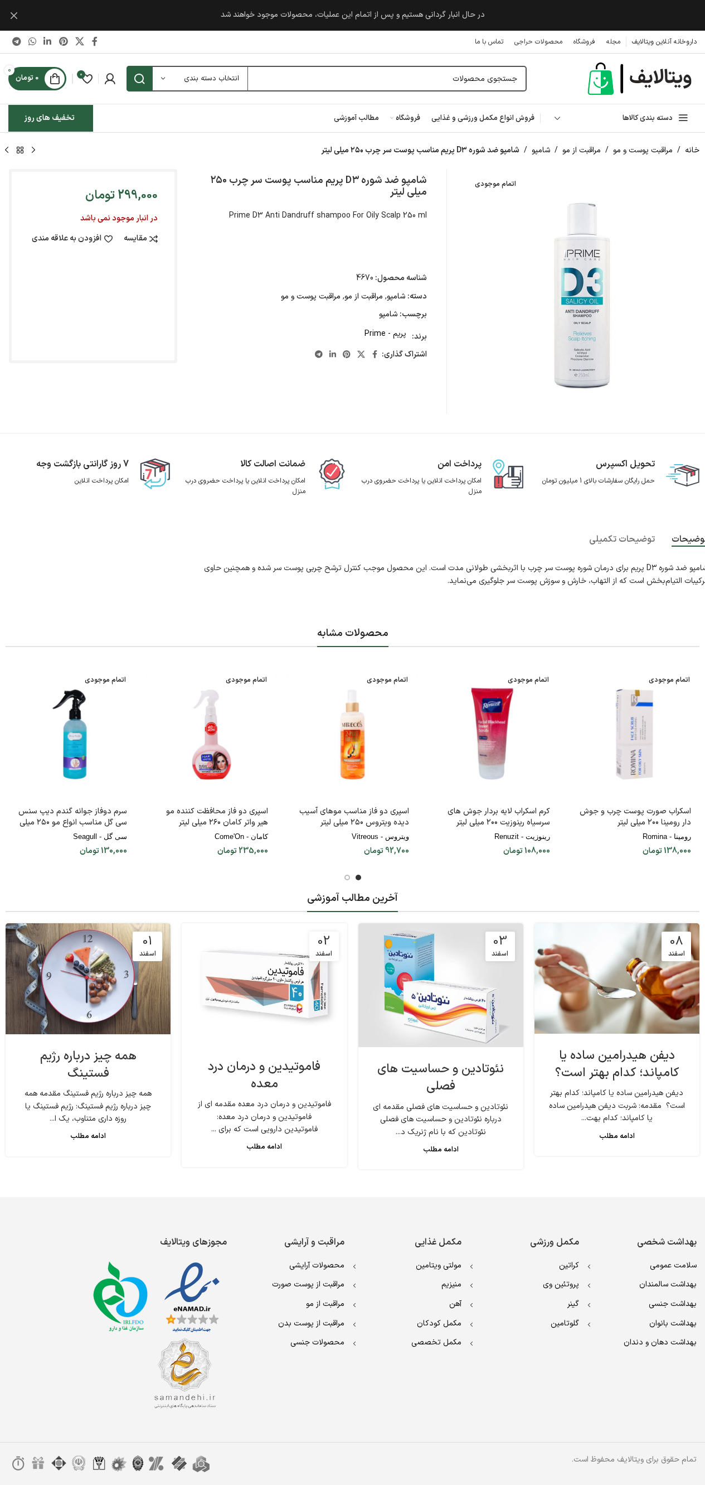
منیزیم (451, 1284)
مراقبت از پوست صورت (308, 1284)
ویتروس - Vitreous (380, 836)
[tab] (622, 539)
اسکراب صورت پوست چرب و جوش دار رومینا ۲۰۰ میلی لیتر (635, 817)
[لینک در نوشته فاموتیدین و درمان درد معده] (264, 983)
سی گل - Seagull (100, 836)
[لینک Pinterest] (63, 42)
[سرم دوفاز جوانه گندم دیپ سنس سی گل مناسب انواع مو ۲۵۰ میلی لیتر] (70, 734)
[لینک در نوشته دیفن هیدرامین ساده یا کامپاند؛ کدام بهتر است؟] (616, 978)
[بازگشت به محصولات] (20, 150)
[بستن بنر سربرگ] (14, 15)
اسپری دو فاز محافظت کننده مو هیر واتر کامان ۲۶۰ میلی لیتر (217, 817)
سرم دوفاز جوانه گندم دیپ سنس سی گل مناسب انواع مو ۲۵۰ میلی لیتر (72, 822)
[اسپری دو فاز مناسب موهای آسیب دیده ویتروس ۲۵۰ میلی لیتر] (352, 734)
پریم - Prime (385, 334)
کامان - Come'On (241, 836)
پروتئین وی (561, 1284)
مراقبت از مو (581, 150)
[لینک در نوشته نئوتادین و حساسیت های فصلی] (440, 985)
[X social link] (79, 42)
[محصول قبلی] (33, 150)
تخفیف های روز (49, 118)
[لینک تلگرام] (16, 42)
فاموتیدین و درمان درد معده (264, 1075)
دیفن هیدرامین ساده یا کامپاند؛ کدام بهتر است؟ (617, 1064)
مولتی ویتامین (438, 1265)
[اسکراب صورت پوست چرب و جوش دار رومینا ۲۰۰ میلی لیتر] (634, 734)
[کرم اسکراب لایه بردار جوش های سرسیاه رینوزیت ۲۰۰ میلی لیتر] (493, 734)
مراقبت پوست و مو (643, 150)
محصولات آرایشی (316, 1265)
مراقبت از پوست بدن (311, 1323)
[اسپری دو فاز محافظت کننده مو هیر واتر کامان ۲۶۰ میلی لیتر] (211, 734)
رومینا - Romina (667, 836)
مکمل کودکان (439, 1323)
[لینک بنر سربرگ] (352, 15)
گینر (573, 1304)
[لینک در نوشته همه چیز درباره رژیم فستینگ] (88, 978)
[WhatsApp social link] (32, 42)
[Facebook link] (94, 42)
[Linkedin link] (47, 42)
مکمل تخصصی (436, 1342)
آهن (455, 1304)
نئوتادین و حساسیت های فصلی (440, 1078)
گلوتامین (565, 1323)
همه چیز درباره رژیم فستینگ (88, 1065)
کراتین (569, 1265)
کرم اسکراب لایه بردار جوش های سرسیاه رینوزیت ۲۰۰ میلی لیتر (499, 817)
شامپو (541, 150)
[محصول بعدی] (6, 150)
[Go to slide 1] (358, 877)
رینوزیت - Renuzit (522, 836)
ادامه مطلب (617, 1136)
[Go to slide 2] (347, 877)
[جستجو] (139, 78)
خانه (692, 150)
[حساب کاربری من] (110, 79)
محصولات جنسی (317, 1342)
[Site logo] (641, 78)
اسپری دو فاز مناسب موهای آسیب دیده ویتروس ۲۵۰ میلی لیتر (354, 817)
